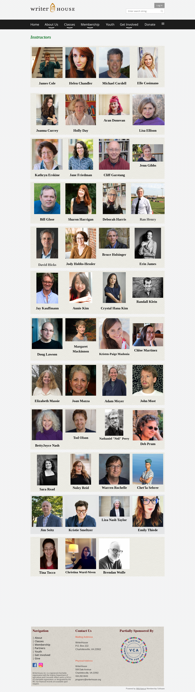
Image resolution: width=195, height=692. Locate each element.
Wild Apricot (141, 689)
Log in (159, 5)
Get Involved (42, 655)
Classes (39, 641)
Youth (38, 651)
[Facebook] (35, 665)
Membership (42, 644)
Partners (40, 648)
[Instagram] (41, 665)
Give (37, 658)
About (38, 637)
